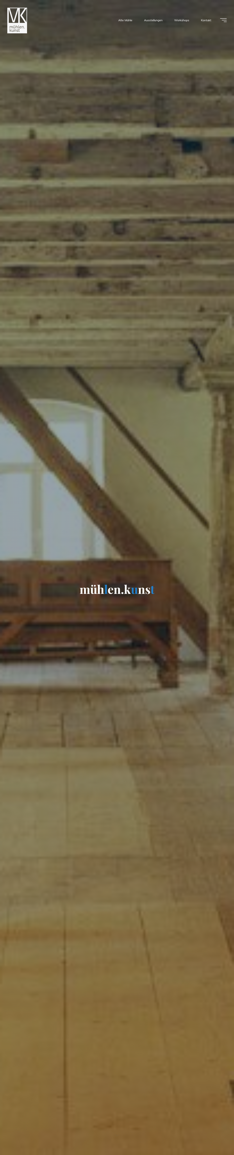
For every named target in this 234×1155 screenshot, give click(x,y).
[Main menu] (223, 20)
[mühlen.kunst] (17, 20)
